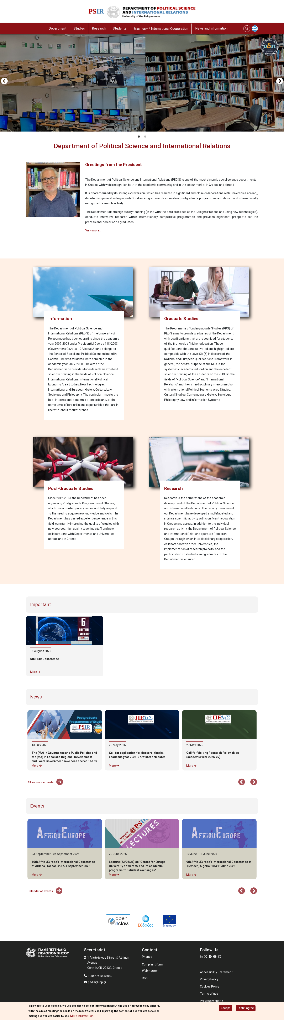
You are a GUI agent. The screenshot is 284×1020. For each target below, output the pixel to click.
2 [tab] (145, 137)
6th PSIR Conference (44, 659)
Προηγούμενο (4, 81)
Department (58, 28)
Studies (79, 28)
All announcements (41, 782)
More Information (82, 1016)
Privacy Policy (209, 979)
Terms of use (209, 993)
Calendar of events (41, 891)
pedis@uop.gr (97, 982)
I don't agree (246, 1008)
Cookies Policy (209, 986)
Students (119, 28)
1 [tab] (139, 137)
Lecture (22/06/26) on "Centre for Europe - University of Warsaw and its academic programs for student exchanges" (138, 866)
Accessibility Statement (216, 972)
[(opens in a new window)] (142, 724)
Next (279, 81)
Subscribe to (27, 246)
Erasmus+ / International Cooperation (160, 29)
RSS (145, 978)
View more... (93, 230)
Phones (147, 956)
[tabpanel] (142, 82)
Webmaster (150, 970)
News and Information (211, 28)
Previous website (211, 1001)
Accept (225, 1008)
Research (99, 28)
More (34, 671)
